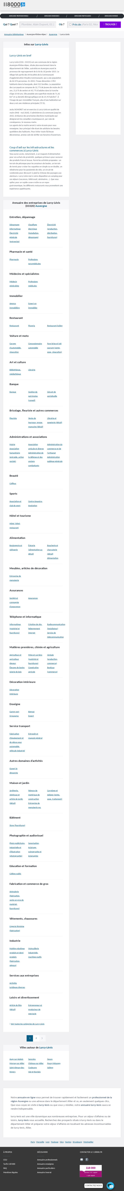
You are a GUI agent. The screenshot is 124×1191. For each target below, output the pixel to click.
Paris (33, 1142)
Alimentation (52, 558)
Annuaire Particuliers (82, 16)
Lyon (47, 1142)
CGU (5, 1160)
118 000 (90, 1167)
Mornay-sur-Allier (17, 1063)
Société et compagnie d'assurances (15, 602)
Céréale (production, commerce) (52, 659)
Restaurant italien (54, 326)
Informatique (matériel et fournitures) (15, 628)
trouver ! (111, 24)
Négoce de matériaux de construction (34, 795)
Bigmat (31, 712)
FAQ (5, 1168)
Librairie (31, 370)
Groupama (14, 716)
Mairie (12, 445)
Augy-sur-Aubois (16, 1059)
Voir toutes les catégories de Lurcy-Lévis (27, 1024)
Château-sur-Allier (36, 1063)
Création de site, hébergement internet (35, 628)
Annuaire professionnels (47, 1160)
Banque (13, 392)
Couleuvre (32, 1068)
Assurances (33, 598)
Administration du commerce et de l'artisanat (54, 449)
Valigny (50, 1068)
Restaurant (14, 326)
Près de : (77, 24)
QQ (10, 24)
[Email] (81, 1159)
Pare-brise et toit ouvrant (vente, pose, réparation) (54, 348)
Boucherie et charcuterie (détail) (52, 550)
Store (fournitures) (17, 825)
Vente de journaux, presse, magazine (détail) (35, 422)
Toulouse (54, 1142)
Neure (49, 1059)
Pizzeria (31, 326)
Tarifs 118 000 (9, 1164)
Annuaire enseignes (45, 1164)
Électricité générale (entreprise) (15, 237)
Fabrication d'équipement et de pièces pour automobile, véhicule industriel (17, 742)
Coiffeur (13, 484)
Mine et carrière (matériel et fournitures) (35, 659)
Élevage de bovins (17, 668)
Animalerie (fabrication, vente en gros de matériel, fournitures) (17, 900)
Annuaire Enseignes (51, 16)
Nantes (68, 1142)
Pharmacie (14, 259)
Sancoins (32, 1059)
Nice (62, 1142)
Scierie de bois (15, 672)
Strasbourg (77, 1142)
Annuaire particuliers (46, 1168)
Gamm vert (14, 712)
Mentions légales (10, 1172)
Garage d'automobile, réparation (15, 348)
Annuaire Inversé (111, 16)
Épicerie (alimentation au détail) (35, 550)
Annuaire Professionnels (18, 16)
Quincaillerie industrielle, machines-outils (34, 953)
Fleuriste (13, 418)
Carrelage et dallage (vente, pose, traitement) (54, 795)
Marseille (40, 1142)
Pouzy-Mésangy (53, 1063)
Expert (31, 716)
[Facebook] (86, 1159)
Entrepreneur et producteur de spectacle (35, 1009)
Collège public (15, 874)
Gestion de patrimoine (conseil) (33, 396)
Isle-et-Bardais (34, 1072)
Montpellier (88, 1142)
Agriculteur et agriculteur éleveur (15, 659)
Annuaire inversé (44, 1172)
